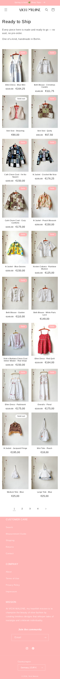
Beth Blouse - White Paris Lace (44, 314)
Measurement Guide (16, 534)
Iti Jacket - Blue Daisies (15, 267)
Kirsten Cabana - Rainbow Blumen (44, 268)
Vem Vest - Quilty (44, 131)
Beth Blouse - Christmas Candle (44, 86)
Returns (10, 547)
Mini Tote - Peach (44, 448)
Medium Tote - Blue (15, 492)
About (9, 572)
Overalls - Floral (45, 405)
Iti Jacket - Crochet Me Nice (45, 175)
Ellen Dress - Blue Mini (15, 85)
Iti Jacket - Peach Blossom (44, 221)
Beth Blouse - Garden (15, 313)
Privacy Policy (13, 585)
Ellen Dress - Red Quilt (45, 359)
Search (9, 527)
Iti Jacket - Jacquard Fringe (15, 448)
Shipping (10, 540)
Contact (10, 553)
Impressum (11, 591)
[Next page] (46, 509)
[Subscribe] (45, 637)
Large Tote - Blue (44, 492)
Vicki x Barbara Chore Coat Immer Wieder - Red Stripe (15, 360)
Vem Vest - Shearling (15, 131)
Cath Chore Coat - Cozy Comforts (15, 222)
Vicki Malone (33, 676)
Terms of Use (12, 578)
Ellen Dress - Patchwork (15, 405)
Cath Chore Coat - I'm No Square (15, 176)
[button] (6, 10)
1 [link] (14, 508)
